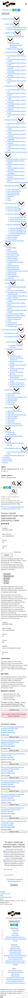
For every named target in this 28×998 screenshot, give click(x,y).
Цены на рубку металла (14, 393)
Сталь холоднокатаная (13, 191)
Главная (3, 497)
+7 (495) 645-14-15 (6, 10)
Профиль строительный (17, 383)
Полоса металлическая (11, 203)
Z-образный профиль (11, 120)
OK (1, 997)
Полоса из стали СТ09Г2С (14, 209)
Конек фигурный (12, 322)
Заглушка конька (12, 251)
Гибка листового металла (14, 411)
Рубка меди (10, 404)
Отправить (14, 885)
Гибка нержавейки (12, 416)
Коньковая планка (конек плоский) (17, 271)
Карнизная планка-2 (13, 267)
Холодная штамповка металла (13, 436)
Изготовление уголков (11, 333)
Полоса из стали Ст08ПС (14, 210)
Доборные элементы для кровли (14, 240)
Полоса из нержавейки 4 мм (18, 233)
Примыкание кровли (13, 255)
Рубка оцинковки (12, 400)
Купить (7, 555)
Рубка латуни (11, 402)
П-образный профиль (11, 52)
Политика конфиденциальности (15, 937)
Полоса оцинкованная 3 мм (18, 221)
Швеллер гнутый (10, 33)
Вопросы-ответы (7, 461)
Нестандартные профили (12, 185)
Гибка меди (10, 422)
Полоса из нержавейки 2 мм (18, 230)
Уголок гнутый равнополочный (16, 29)
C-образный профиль (11, 86)
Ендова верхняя (11, 273)
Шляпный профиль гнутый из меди (17, 182)
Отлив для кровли (12, 260)
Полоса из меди (11, 239)
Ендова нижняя (11, 274)
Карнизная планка (12, 256)
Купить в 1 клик (14, 737)
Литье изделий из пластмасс (13, 448)
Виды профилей (12, 342)
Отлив (9, 321)
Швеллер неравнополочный (15, 36)
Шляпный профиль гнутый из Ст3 (17, 159)
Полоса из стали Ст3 (13, 207)
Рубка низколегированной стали (16, 397)
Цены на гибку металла (14, 423)
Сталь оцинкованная (13, 193)
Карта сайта (15, 935)
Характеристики (8, 576)
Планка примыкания (13, 269)
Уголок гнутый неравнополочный (17, 27)
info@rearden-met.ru (6, 897)
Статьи (15, 932)
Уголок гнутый (9, 24)
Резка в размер (11, 434)
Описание (7, 574)
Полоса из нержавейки (14, 224)
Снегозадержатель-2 (13, 276)
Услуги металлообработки (10, 329)
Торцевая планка (12, 326)
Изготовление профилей (12, 336)
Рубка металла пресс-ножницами (14, 455)
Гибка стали (10, 413)
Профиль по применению (14, 349)
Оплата (6, 580)
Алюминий (10, 196)
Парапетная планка (13, 265)
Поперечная (10, 432)
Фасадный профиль (15, 356)
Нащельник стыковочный (14, 324)
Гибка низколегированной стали (16, 415)
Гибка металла (9, 407)
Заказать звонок (14, 921)
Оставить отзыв (14, 710)
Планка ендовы (11, 247)
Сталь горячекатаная (13, 189)
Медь (8, 198)
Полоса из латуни (12, 237)
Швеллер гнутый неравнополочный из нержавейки (16, 45)
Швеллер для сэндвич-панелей (16, 315)
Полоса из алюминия (13, 235)
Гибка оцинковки (12, 418)
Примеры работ (7, 459)
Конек (9, 249)
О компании (6, 457)
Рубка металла (9, 390)
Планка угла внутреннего (14, 317)
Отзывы (6, 583)
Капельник (10, 278)
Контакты (5, 462)
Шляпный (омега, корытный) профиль (16, 152)
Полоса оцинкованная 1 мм (18, 217)
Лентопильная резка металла (13, 425)
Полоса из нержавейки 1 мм (18, 228)
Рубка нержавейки (12, 399)
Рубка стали (10, 395)
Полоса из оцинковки (13, 214)
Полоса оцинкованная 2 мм (18, 219)
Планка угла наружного (14, 319)
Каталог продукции (8, 19)
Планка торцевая (12, 258)
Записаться (5, 13)
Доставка (6, 578)
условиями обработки (6, 991)
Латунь (9, 200)
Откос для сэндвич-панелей (15, 290)
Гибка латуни (11, 420)
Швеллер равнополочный (14, 49)
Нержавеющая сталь (13, 194)
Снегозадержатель (12, 253)
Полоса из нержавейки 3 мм (18, 232)
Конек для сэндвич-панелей (15, 314)
